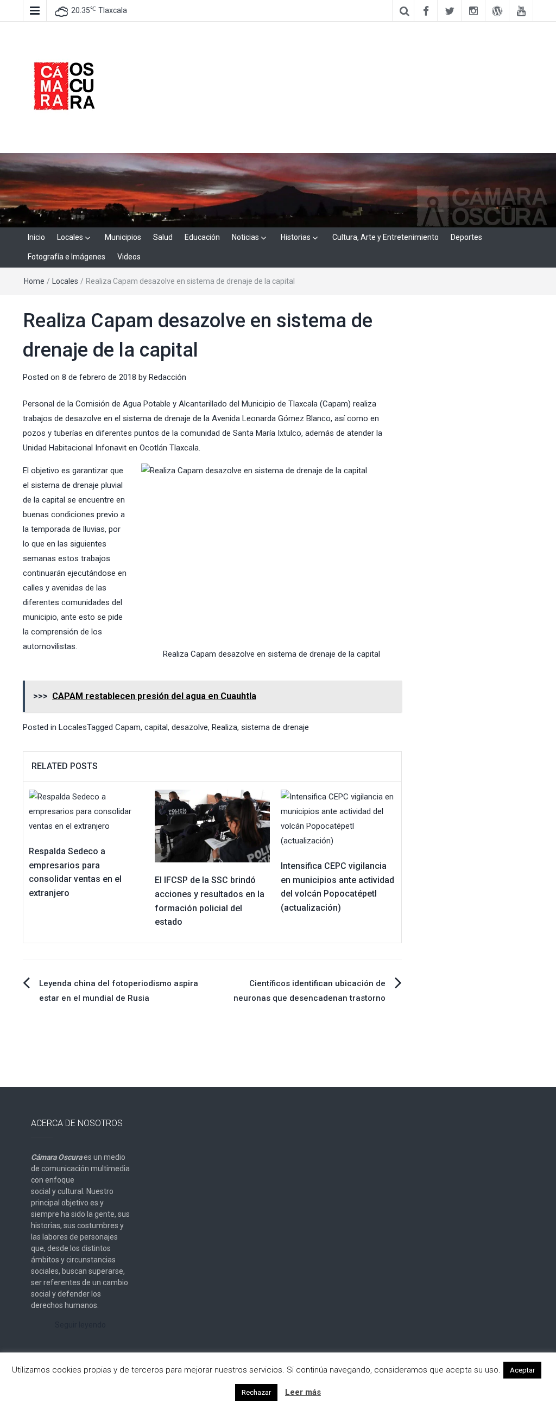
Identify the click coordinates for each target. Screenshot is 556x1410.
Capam (128, 727)
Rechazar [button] (256, 1392)
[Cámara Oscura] (278, 189)
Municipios (123, 237)
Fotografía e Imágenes (66, 256)
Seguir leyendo (80, 1324)
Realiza (224, 727)
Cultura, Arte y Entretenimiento (385, 237)
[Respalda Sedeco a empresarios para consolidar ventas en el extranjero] (86, 811)
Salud (163, 237)
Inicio (36, 237)
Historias (296, 237)
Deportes (466, 237)
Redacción (167, 377)
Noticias (245, 237)
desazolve (190, 727)
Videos (129, 256)
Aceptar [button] (522, 1370)
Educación (202, 237)
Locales (70, 237)
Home (34, 281)
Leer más (303, 1392)
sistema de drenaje (275, 727)
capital (156, 727)
